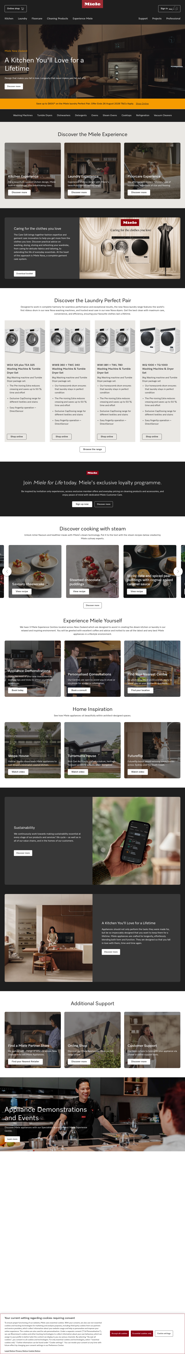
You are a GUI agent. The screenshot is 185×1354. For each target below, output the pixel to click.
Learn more (12, 1139)
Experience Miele (83, 18)
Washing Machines (23, 115)
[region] (92, 1334)
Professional (173, 18)
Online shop (13, 9)
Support (143, 18)
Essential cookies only (141, 1333)
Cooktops (127, 115)
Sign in (164, 9)
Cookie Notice (34, 1351)
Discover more (14, 86)
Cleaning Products (57, 18)
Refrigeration (142, 115)
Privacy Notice (22, 1351)
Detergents (81, 115)
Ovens (94, 115)
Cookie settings (164, 1333)
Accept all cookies (119, 1333)
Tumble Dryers (44, 115)
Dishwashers (63, 115)
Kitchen (9, 18)
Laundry (22, 18)
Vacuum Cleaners (163, 115)
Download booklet (24, 274)
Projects (157, 18)
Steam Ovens (110, 115)
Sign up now (82, 504)
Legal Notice (10, 1351)
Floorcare (37, 18)
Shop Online (142, 104)
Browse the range (92, 449)
